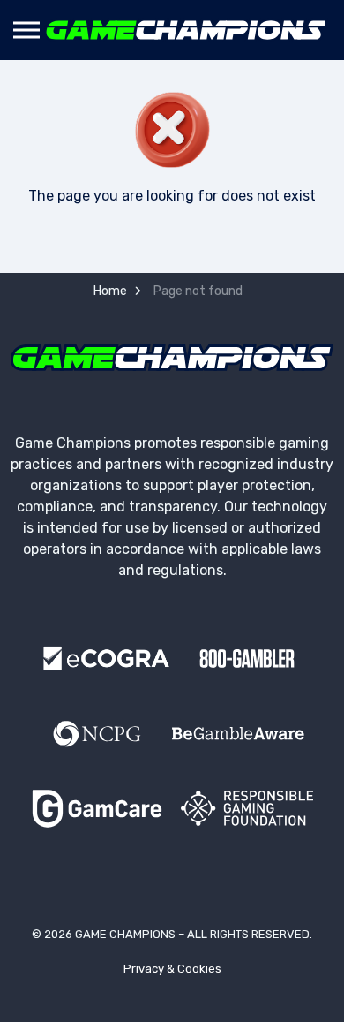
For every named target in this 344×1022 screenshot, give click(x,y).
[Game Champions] (186, 30)
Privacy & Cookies (172, 968)
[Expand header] (26, 30)
